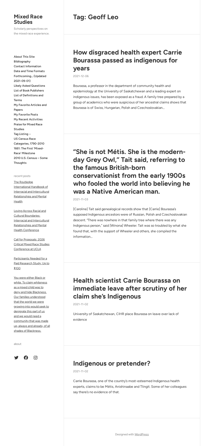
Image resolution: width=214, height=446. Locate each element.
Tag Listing (21, 134)
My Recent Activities (28, 119)
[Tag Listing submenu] (30, 134)
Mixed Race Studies (28, 19)
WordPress (142, 434)
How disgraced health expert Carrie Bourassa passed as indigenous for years (127, 60)
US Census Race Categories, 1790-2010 (29, 141)
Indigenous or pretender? (111, 363)
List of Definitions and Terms (28, 98)
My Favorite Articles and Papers (30, 107)
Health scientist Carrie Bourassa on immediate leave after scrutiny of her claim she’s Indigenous (130, 288)
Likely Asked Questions (29, 86)
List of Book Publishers (29, 90)
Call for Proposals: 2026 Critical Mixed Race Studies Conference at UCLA (32, 244)
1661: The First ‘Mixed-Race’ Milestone (29, 151)
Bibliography (22, 61)
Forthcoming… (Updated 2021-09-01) (30, 78)
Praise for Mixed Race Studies (28, 127)
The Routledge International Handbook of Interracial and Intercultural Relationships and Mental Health (31, 191)
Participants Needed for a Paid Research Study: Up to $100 (31, 263)
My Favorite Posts (26, 114)
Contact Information (27, 66)
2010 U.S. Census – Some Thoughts (31, 160)
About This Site (24, 56)
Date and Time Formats (29, 71)
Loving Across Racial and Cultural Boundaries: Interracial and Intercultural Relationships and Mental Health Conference (31, 220)
